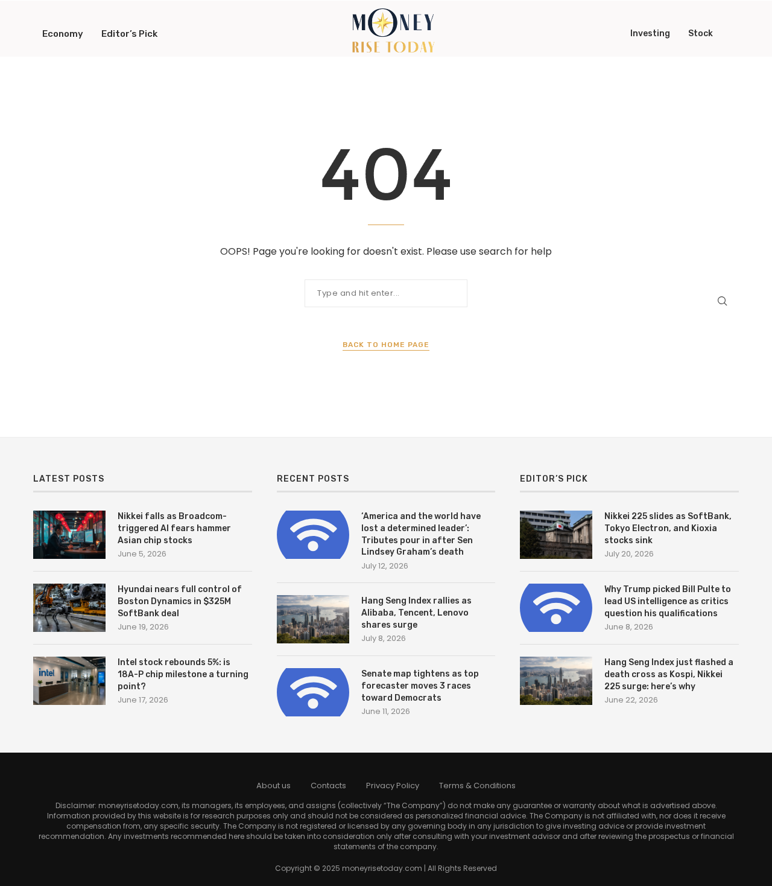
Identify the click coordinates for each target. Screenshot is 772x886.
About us (273, 785)
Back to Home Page (386, 344)
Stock (700, 33)
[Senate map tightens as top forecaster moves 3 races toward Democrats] (313, 692)
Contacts (328, 785)
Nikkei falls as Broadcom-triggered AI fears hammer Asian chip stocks (174, 528)
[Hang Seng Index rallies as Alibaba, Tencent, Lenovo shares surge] (313, 619)
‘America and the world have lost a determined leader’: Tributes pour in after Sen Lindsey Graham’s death (421, 534)
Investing (650, 33)
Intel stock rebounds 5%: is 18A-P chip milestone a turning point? (183, 674)
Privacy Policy (392, 785)
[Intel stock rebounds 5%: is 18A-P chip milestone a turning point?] (69, 681)
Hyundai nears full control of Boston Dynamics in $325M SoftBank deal (180, 601)
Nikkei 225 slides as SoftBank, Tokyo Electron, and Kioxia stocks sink (668, 528)
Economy (62, 33)
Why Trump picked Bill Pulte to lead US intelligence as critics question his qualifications (667, 601)
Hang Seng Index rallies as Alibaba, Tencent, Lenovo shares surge (416, 612)
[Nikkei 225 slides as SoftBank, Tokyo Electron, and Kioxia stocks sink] (556, 535)
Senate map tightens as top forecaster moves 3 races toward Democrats (420, 686)
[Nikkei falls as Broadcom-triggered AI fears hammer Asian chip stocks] (69, 535)
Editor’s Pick (129, 33)
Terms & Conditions (477, 785)
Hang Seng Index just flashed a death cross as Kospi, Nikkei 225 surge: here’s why (668, 674)
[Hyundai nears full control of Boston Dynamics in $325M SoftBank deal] (69, 608)
